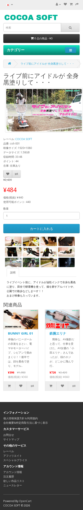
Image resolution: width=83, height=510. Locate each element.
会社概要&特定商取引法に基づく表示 (25, 423)
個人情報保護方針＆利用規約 (20, 418)
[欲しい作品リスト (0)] (65, 4)
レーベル (8, 451)
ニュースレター (12, 485)
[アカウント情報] (58, 4)
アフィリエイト (12, 456)
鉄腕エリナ (58, 333)
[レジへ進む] (77, 4)
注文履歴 (8, 476)
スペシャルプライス (15, 460)
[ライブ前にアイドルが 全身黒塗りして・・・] (44, 110)
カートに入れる (41, 228)
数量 (6, 208)
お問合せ (8, 435)
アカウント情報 (12, 472)
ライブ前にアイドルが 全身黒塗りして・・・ (47, 63)
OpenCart (25, 501)
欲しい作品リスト (14, 481)
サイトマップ (11, 439)
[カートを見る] (71, 4)
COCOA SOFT (23, 139)
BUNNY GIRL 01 (20, 333)
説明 (12, 272)
